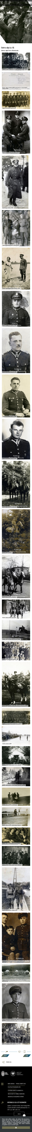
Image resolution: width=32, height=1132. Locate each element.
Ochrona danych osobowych (15, 1090)
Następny (25, 1055)
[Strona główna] (7, 2)
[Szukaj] (26, 2)
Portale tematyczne (21, 1084)
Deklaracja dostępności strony (16, 1096)
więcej (19, 1114)
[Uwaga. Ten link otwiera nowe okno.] (19, 1052)
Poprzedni (4, 1055)
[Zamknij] (16, 1127)
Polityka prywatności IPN (14, 1087)
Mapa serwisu (11, 1084)
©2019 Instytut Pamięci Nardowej (16, 1094)
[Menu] (30, 2)
